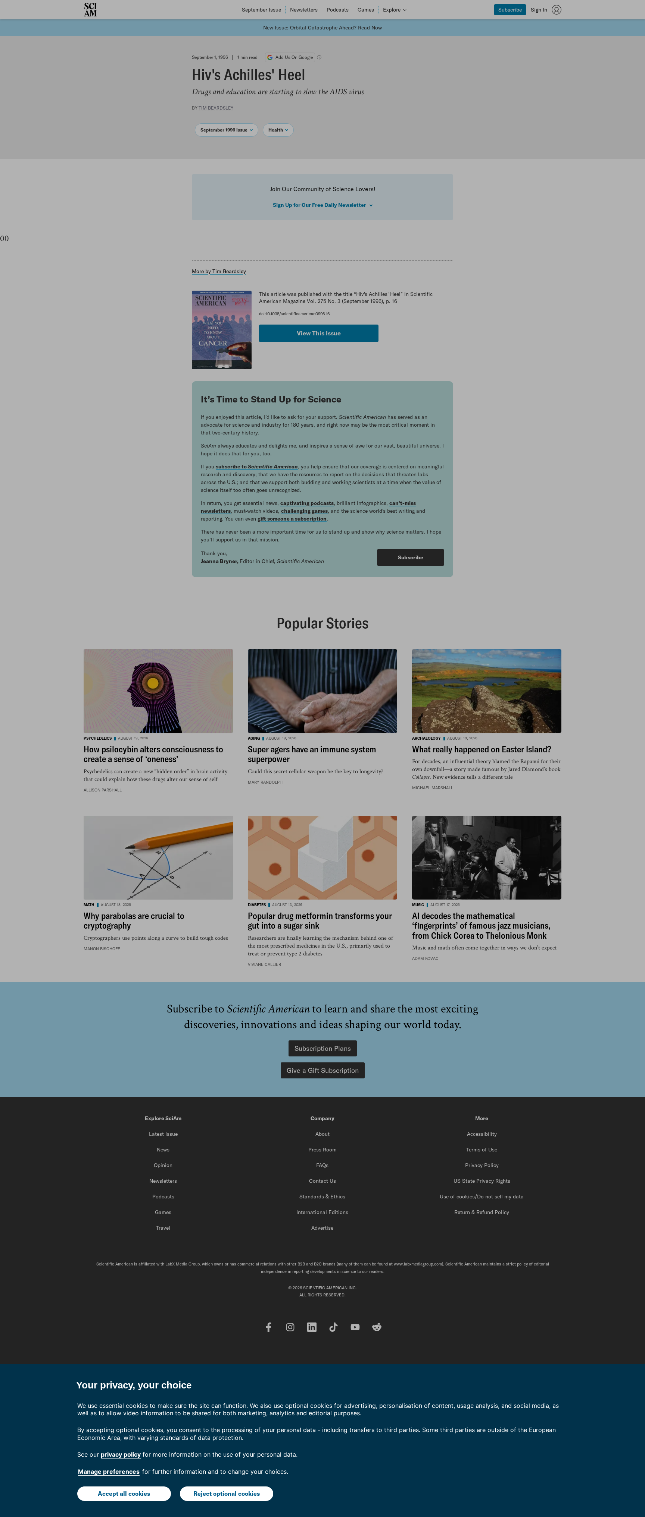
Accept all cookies (124, 1493)
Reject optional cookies (226, 1493)
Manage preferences (109, 1471)
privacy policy (121, 1454)
